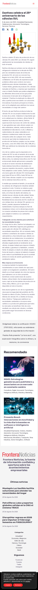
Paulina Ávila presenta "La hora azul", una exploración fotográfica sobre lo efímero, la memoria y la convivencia (19, 335)
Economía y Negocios (19, 538)
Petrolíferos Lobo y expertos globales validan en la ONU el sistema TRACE (17, 505)
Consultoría (7, 390)
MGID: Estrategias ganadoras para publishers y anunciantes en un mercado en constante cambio (19, 383)
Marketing (28, 392)
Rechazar (18, 585)
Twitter (19, 564)
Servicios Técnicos (8, 26)
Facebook (19, 560)
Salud (19, 550)
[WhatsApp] (17, 30)
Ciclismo (22, 431)
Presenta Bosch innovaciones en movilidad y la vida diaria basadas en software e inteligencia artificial (19, 422)
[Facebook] (3, 30)
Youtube (19, 562)
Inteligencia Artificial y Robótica (14, 392)
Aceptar (8, 585)
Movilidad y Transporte (21, 437)
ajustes (27, 581)
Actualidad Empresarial (24, 22)
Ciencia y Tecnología (19, 543)
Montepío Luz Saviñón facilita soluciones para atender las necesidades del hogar (18, 490)
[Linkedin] (12, 30)
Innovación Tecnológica (21, 24)
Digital (14, 390)
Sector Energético (17, 440)
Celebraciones (7, 24)
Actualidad (19, 536)
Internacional (8, 437)
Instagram (19, 567)
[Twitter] (8, 30)
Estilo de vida (19, 541)
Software (27, 440)
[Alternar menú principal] (33, 4)
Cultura (19, 545)
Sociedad (19, 548)
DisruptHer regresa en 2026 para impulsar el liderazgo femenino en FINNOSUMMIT (17, 520)
